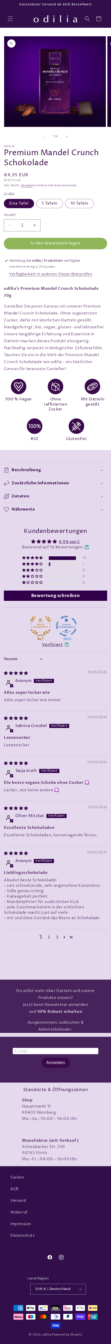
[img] (16, 673)
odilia (46, 1335)
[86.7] (40, 626)
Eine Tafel (19, 203)
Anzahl (9, 215)
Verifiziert (52, 644)
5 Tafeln (50, 203)
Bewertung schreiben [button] (55, 596)
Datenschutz (22, 1235)
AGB (14, 1189)
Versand (27, 185)
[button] (10, 18)
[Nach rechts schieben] (67, 136)
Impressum (20, 1224)
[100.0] (66, 626)
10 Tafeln (79, 203)
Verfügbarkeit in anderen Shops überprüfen (50, 274)
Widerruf (19, 1212)
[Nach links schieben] (44, 136)
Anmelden (55, 1062)
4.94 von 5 (69, 541)
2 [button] (49, 937)
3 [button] (57, 937)
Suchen (17, 1177)
